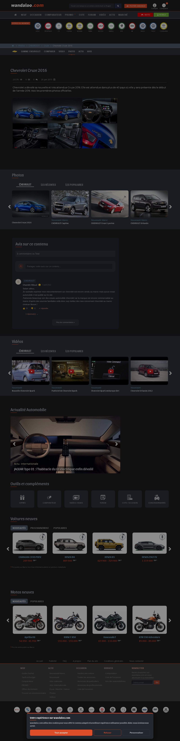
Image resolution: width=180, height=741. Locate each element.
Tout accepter (61, 733)
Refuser (107, 733)
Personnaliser (136, 733)
